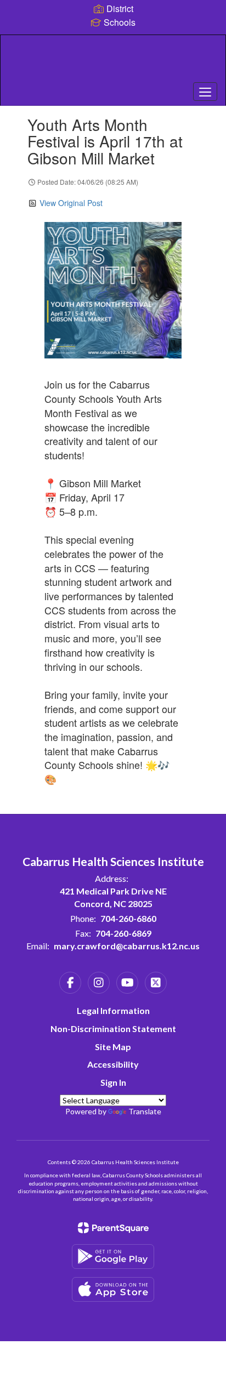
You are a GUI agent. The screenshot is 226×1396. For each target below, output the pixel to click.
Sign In (113, 1082)
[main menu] (205, 91)
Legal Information (113, 1010)
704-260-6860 (128, 918)
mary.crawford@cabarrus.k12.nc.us (127, 946)
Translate (144, 1111)
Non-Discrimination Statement (113, 1028)
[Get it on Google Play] (113, 1256)
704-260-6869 (123, 933)
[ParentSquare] (113, 1228)
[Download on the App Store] (113, 1289)
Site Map (113, 1046)
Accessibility (113, 1064)
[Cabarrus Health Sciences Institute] (113, 62)
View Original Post (71, 202)
